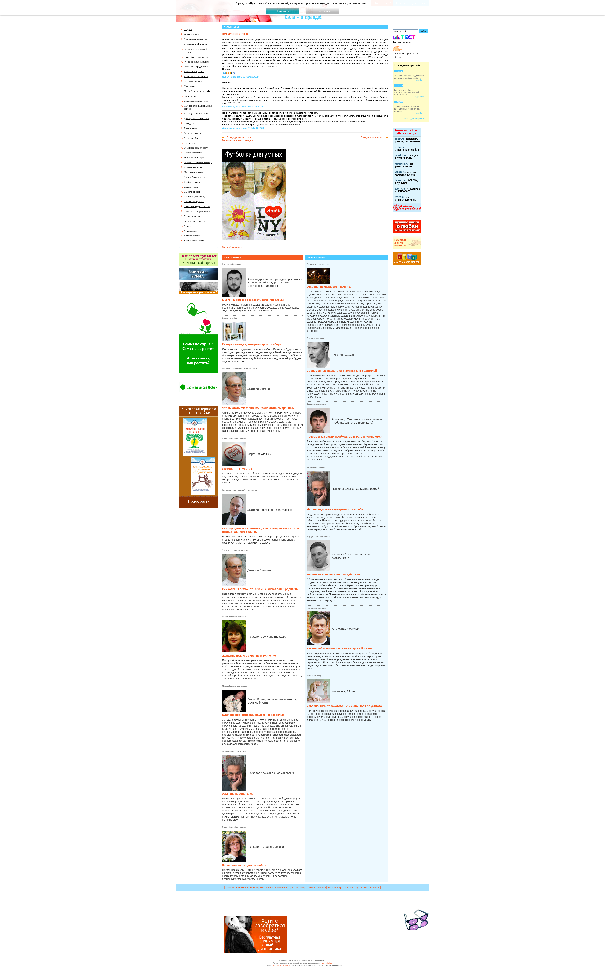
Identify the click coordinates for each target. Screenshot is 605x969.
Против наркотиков (315, 338)
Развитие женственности (234, 617)
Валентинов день (192, 191)
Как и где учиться (192, 133)
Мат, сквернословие (316, 467)
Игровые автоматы (193, 167)
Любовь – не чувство (237, 468)
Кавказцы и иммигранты (196, 113)
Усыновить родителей (238, 793)
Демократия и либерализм (196, 118)
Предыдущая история (239, 137)
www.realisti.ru (326, 963)
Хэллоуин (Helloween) (194, 196)
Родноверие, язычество (318, 264)
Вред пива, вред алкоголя (196, 147)
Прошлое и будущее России (197, 206)
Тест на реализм (402, 42)
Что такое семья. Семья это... (236, 550)
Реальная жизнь (191, 34)
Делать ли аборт (230, 318)
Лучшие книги (191, 230)
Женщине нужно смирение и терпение (249, 655)
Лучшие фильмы (192, 235)
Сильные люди (191, 186)
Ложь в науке (190, 128)
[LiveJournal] (234, 73)
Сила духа (189, 123)
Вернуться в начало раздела (237, 140)
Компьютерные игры (316, 404)
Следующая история (372, 137)
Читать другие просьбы (414, 119)
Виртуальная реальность (319, 537)
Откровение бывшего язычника (329, 286)
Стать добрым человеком (195, 177)
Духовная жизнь (192, 216)
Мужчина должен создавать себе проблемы (253, 299)
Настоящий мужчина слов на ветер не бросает (339, 648)
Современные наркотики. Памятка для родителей (342, 370)
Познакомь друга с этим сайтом (406, 55)
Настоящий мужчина (232, 264)
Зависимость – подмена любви (244, 865)
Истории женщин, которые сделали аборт (251, 344)
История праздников (194, 201)
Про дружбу (189, 86)
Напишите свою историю (235, 33)
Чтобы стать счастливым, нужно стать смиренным (258, 408)
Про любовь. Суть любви (234, 438)
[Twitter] (224, 73)
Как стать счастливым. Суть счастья (239, 369)
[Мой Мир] (231, 73)
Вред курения (190, 142)
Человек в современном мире (198, 162)
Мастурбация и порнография (235, 686)
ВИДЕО (188, 29)
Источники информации (195, 44)
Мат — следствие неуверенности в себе (335, 509)
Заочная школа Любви (194, 240)
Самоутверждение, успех (196, 100)
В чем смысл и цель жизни (197, 211)
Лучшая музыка (191, 225)
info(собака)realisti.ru (281, 965)
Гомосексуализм (191, 95)
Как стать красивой (193, 81)
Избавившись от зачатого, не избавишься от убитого (344, 706)
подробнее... (419, 80)
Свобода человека (192, 181)
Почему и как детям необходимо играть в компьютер (344, 436)
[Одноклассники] (227, 73)
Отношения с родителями (234, 751)
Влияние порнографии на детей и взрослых (253, 714)
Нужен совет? (232, 26)
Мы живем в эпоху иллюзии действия (333, 574)
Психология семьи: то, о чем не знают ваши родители (260, 589)
